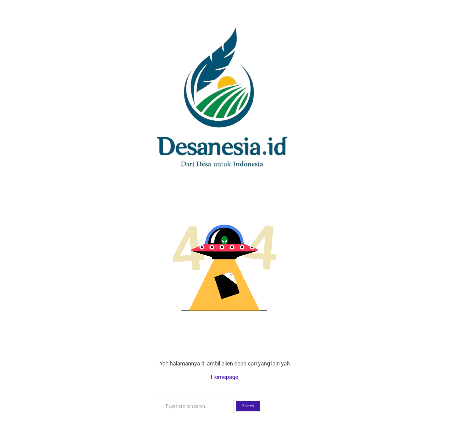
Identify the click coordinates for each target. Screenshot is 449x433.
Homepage (224, 377)
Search (248, 406)
